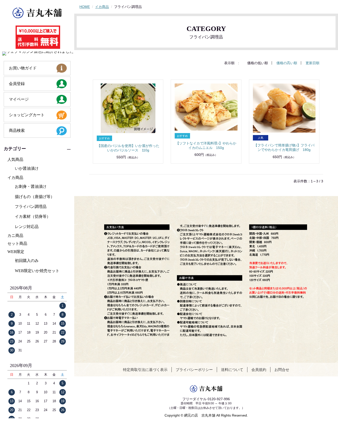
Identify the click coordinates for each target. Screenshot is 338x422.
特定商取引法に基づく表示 (145, 369)
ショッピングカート (27, 115)
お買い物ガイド (23, 68)
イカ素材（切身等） (32, 216)
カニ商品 (15, 235)
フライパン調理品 (31, 206)
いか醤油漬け (27, 168)
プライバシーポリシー (194, 369)
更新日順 (312, 63)
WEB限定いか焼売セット (37, 271)
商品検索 (17, 130)
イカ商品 (15, 177)
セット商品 (17, 243)
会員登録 (17, 84)
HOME (84, 7)
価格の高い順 (286, 63)
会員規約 (258, 369)
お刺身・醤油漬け (31, 186)
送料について (232, 369)
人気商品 (15, 159)
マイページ (19, 99)
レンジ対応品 (27, 227)
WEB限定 (15, 252)
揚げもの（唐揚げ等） (34, 197)
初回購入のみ (27, 260)
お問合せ (281, 369)
